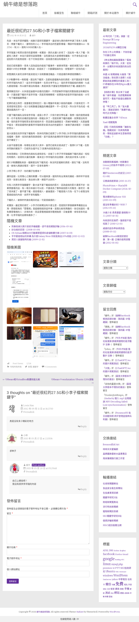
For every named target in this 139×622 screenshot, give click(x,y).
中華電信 (122, 579)
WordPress (120, 575)
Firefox (118, 554)
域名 (126, 584)
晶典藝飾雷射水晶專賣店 (115, 453)
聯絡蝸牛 (76, 13)
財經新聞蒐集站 (110, 502)
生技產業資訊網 (110, 492)
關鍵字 (35, 367)
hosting (118, 560)
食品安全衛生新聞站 (112, 488)
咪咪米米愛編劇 (110, 449)
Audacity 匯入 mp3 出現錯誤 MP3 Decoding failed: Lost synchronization (117, 401)
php (120, 564)
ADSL (105, 550)
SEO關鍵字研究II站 (112, 516)
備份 (108, 584)
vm (117, 571)
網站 (117, 593)
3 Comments (51, 367)
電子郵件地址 (14, 558)
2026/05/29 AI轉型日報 (114, 47)
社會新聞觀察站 (110, 483)
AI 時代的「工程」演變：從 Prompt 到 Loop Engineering (116, 39)
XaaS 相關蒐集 (110, 122)
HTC (122, 560)
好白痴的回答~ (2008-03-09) (26, 229)
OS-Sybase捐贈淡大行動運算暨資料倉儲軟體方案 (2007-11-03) (42, 233)
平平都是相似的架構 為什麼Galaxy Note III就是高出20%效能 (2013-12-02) (48, 236)
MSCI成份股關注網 (112, 525)
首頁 (44, 13)
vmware (122, 572)
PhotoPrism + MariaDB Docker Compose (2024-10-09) (117, 188)
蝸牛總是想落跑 (20, 4)
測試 (107, 592)
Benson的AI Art (111, 444)
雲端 (110, 596)
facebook (109, 554)
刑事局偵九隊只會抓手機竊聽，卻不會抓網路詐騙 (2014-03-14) (42, 226)
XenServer (107, 579)
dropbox (123, 551)
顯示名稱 (12, 547)
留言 (10, 513)
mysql (114, 564)
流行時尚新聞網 (110, 506)
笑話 (112, 593)
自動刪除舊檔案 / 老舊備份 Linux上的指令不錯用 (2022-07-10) (117, 165)
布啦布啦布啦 (16, 367)
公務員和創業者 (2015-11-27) (117, 181)
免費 (119, 583)
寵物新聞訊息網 (110, 511)
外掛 (130, 584)
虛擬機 (126, 593)
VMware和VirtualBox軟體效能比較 (21, 379)
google (109, 559)
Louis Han (28, 405)
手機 (126, 588)
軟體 (106, 597)
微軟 (122, 589)
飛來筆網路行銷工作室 (114, 458)
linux (107, 564)
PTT (117, 568)
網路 (122, 593)
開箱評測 (92, 13)
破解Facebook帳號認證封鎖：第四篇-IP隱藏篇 (116, 318)
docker (116, 551)
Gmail (125, 554)
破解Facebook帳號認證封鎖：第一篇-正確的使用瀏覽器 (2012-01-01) (116, 239)
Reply (84, 426)
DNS (111, 550)
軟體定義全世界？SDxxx (115, 117)
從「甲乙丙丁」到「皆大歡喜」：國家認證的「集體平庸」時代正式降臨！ (117, 109)
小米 (108, 589)
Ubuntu (110, 571)
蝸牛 (34, 35)
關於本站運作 (111, 13)
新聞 (30, 367)
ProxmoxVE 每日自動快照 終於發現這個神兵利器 (117, 416)
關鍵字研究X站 (110, 497)
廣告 (117, 588)
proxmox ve (109, 568)
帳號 (112, 589)
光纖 (113, 585)
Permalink (28, 412)
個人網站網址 (13, 569)
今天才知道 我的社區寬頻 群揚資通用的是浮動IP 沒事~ (117, 341)
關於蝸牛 (131, 13)
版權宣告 (59, 13)
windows (108, 575)
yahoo (115, 579)
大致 (107, 368)
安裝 (104, 589)
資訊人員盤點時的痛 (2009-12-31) (28, 239)
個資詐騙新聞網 (110, 520)
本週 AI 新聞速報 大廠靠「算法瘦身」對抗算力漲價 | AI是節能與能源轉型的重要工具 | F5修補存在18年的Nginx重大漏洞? (117, 81)
